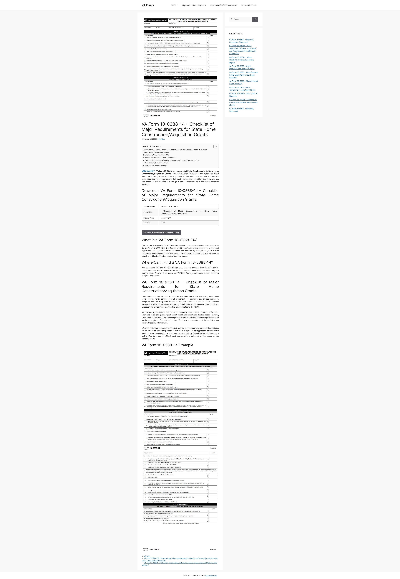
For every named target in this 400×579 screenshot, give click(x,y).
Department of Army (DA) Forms (194, 5)
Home (173, 5)
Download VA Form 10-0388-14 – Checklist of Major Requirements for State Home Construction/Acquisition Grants (175, 151)
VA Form (147, 556)
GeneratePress (211, 576)
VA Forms (148, 5)
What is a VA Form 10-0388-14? (156, 155)
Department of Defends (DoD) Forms (223, 5)
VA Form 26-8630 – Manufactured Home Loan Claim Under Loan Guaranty (243, 75)
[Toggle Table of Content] (214, 146)
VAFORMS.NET (148, 171)
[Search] (255, 19)
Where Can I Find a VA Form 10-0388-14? (160, 158)
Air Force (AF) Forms (248, 5)
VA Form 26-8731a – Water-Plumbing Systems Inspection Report (241, 60)
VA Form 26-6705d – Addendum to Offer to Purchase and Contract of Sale (243, 102)
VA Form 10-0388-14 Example (156, 166)
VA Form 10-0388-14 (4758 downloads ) (161, 233)
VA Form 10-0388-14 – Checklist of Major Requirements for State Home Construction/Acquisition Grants (172, 161)
